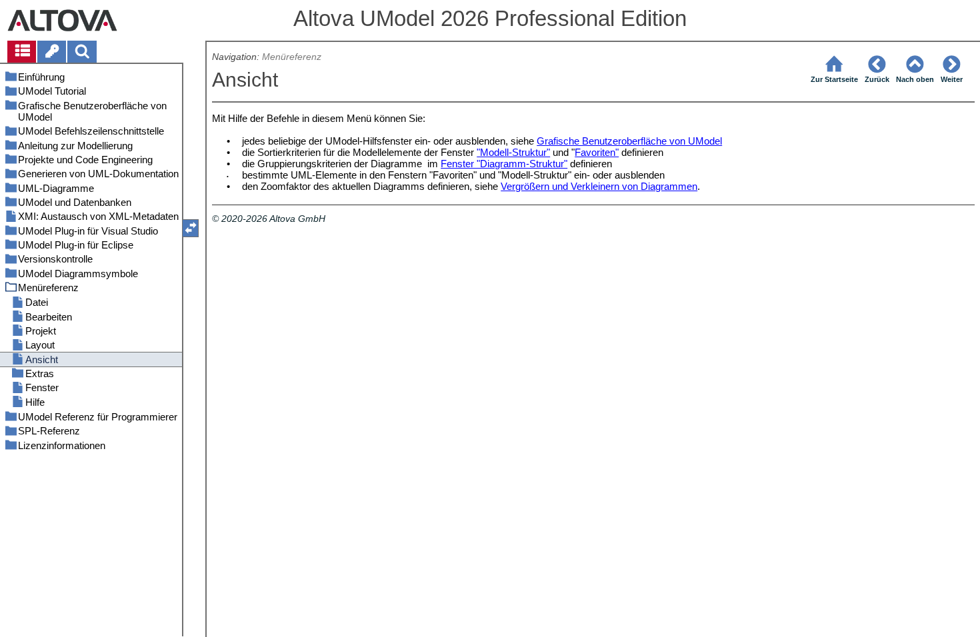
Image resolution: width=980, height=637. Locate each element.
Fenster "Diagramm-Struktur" (504, 163)
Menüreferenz (291, 57)
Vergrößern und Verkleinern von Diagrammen (599, 186)
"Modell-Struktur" (513, 152)
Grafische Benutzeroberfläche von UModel (629, 141)
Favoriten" (597, 152)
